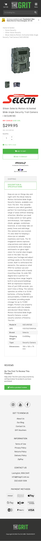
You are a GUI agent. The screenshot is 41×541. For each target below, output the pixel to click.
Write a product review (18, 387)
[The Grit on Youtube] (20, 404)
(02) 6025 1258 (20, 481)
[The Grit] (20, 528)
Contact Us (20, 426)
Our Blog (20, 422)
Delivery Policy (21, 455)
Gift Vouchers (20, 430)
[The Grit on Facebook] (27, 404)
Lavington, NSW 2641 (20, 473)
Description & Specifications (15, 186)
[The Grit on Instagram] (13, 404)
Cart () (5, 7)
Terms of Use (20, 444)
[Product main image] (20, 60)
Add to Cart (21, 151)
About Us (20, 419)
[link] (20, 20)
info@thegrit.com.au (20, 477)
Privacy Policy (20, 448)
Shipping (12, 179)
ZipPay (20, 459)
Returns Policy (20, 452)
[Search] (35, 12)
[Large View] (7, 84)
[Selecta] (20, 98)
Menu (36, 7)
